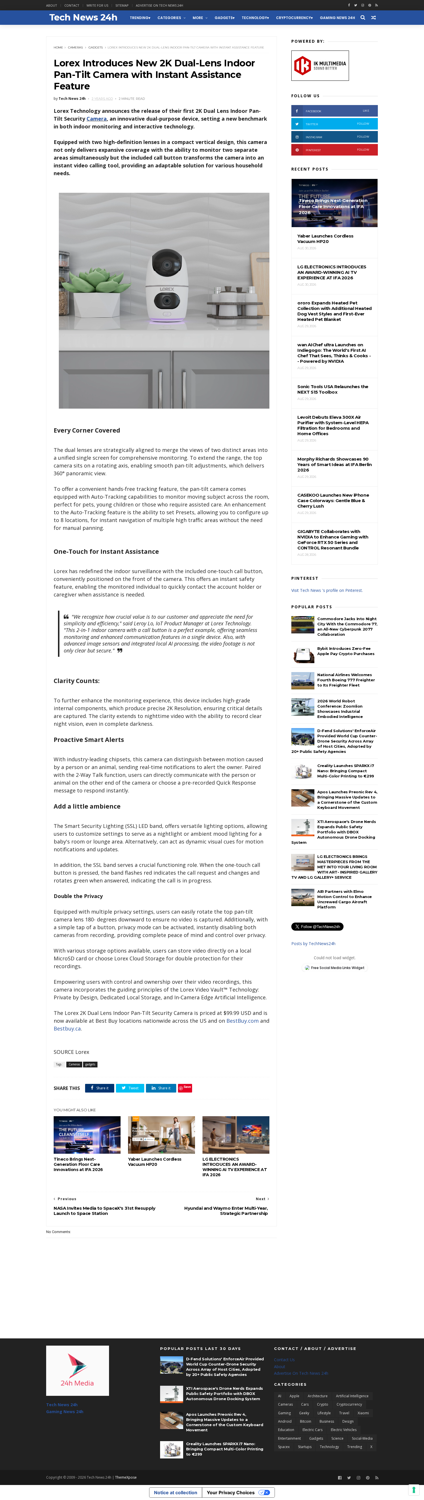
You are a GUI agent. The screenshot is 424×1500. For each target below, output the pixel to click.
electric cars (312, 1429)
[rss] (376, 5)
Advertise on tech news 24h (159, 5)
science (337, 1438)
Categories (169, 17)
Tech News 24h (62, 1404)
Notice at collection (175, 1492)
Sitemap (122, 5)
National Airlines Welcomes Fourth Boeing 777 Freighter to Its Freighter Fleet (346, 679)
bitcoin (305, 1421)
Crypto (322, 1404)
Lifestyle (324, 1413)
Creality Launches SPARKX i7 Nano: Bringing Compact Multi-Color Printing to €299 (345, 770)
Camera (97, 118)
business (327, 1421)
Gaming (284, 1413)
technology (254, 17)
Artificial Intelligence (352, 1396)
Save (187, 1086)
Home (58, 47)
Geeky (304, 1413)
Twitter (337, 124)
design (348, 1421)
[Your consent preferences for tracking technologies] (413, 1489)
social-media (362, 1438)
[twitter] (355, 5)
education (286, 1429)
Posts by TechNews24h (313, 943)
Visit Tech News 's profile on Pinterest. (327, 590)
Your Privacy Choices (231, 1492)
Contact (71, 5)
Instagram (337, 137)
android (285, 1421)
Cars (305, 1404)
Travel (344, 1413)
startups (305, 1446)
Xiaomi (363, 1413)
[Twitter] (349, 1477)
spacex (284, 1446)
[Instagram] (362, 5)
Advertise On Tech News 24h (301, 1373)
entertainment (289, 1438)
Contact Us (284, 1359)
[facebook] (349, 5)
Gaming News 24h (337, 17)
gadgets (224, 17)
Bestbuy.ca (67, 1028)
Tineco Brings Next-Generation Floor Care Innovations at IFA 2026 (78, 1164)
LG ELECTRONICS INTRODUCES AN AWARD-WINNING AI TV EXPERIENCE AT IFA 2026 (234, 1167)
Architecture (318, 1396)
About (51, 5)
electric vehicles (344, 1429)
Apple (294, 1396)
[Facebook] (340, 1477)
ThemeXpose (126, 1477)
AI (279, 1396)
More (198, 17)
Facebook (337, 111)
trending (139, 17)
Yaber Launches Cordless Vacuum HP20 (154, 1162)
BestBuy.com (242, 1020)
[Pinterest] (369, 5)
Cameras (75, 47)
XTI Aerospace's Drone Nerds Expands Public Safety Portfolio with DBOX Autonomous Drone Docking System (333, 832)
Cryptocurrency (293, 17)
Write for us (97, 5)
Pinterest (337, 150)
